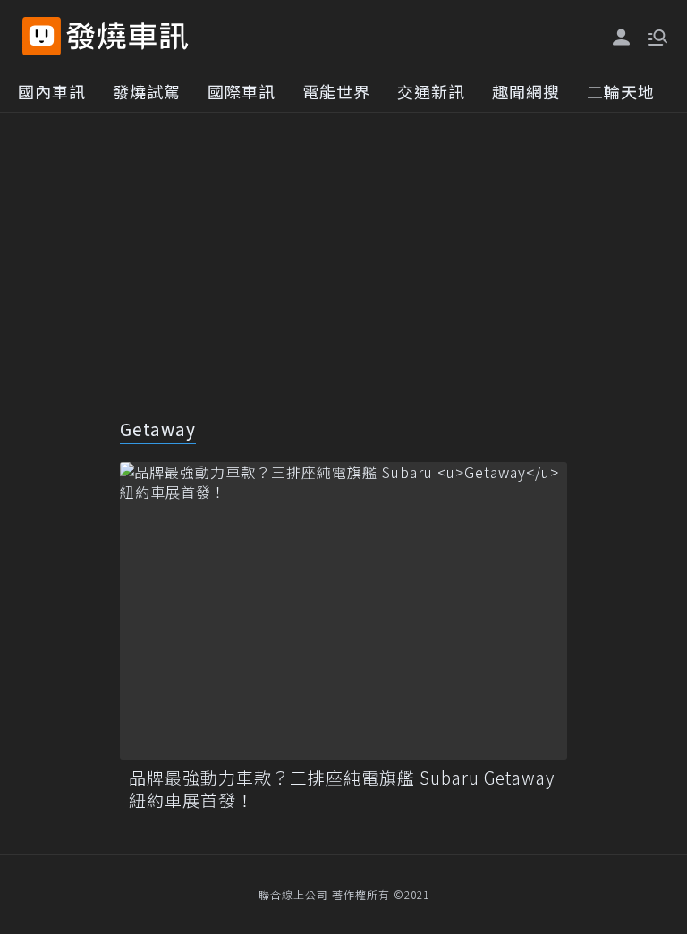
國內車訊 (52, 91)
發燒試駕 (147, 91)
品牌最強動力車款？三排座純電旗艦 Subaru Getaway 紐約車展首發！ (342, 789)
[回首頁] (127, 36)
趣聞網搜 (526, 91)
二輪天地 (621, 91)
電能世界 (336, 91)
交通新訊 (431, 91)
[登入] (621, 37)
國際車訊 (242, 91)
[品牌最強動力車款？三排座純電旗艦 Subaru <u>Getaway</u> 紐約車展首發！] (343, 611)
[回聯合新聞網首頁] (41, 36)
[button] (655, 35)
